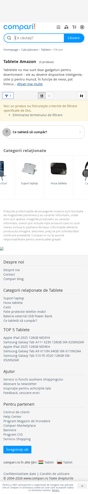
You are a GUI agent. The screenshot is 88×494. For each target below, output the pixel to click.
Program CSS (13, 434)
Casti (7, 307)
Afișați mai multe (30, 84)
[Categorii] (58, 27)
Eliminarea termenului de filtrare (38, 115)
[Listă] (42, 95)
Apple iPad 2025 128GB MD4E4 (26, 346)
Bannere (9, 430)
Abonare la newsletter (20, 384)
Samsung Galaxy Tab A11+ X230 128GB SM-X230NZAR (43, 342)
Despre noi (11, 270)
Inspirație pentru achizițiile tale (27, 388)
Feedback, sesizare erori (21, 393)
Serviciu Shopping (17, 439)
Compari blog (13, 279)
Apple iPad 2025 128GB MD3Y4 (26, 337)
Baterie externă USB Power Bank (27, 316)
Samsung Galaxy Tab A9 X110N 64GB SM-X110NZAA (42, 351)
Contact (9, 274)
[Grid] (49, 95)
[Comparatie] (66, 27)
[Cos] (74, 27)
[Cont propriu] (82, 27)
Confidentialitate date (19, 474)
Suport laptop (29, 183)
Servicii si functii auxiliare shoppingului (33, 379)
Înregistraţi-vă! (17, 449)
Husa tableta (59, 183)
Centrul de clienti (16, 412)
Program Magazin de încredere (26, 421)
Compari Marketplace (19, 425)
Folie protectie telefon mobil (24, 311)
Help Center (12, 416)
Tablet (49, 462)
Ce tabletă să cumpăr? (30, 132)
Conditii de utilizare (54, 474)
